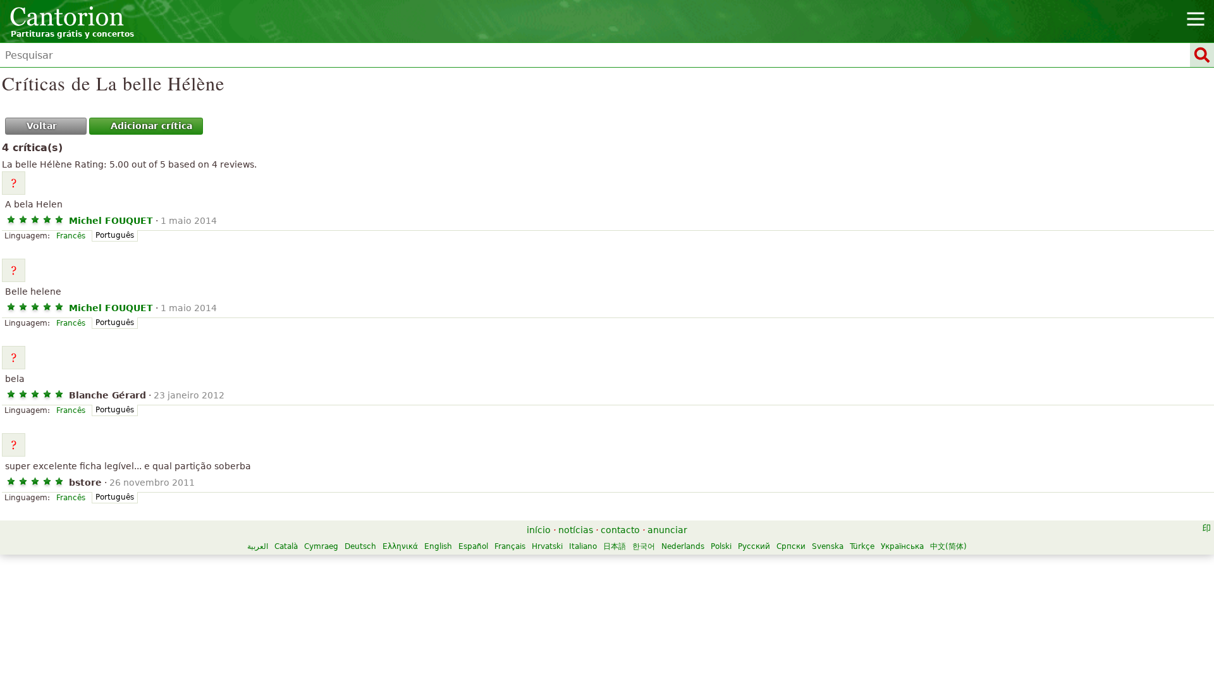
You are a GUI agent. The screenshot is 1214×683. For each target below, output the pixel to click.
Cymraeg (321, 546)
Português (114, 235)
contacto (620, 530)
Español (473, 546)
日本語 (614, 546)
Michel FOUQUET (111, 221)
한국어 (643, 546)
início (539, 530)
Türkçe (862, 546)
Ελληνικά (400, 546)
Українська (902, 546)
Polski (721, 546)
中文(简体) (948, 546)
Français (509, 546)
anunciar (667, 530)
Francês (70, 235)
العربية (257, 546)
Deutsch (360, 546)
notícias (575, 530)
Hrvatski (547, 546)
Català (286, 546)
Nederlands (682, 546)
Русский (754, 546)
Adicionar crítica (151, 126)
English (438, 546)
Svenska (827, 546)
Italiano (583, 546)
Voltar (42, 126)
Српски (791, 546)
